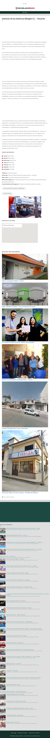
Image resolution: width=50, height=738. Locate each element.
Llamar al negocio (7, 193)
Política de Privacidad (34, 732)
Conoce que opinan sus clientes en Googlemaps (14, 188)
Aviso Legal (13, 732)
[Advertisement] (25, 32)
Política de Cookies (22, 732)
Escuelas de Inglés (8, 497)
